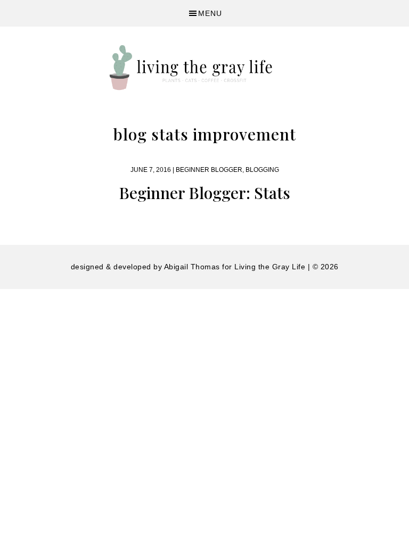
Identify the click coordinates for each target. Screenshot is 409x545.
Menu (210, 13)
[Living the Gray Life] (204, 67)
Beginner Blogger (209, 170)
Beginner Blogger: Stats (204, 192)
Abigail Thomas (192, 266)
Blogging (262, 170)
